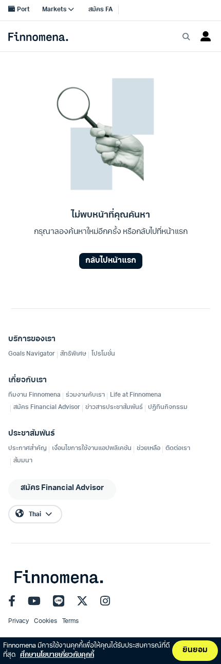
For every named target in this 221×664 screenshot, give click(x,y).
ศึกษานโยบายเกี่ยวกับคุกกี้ (57, 655)
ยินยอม (195, 650)
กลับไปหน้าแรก (110, 261)
